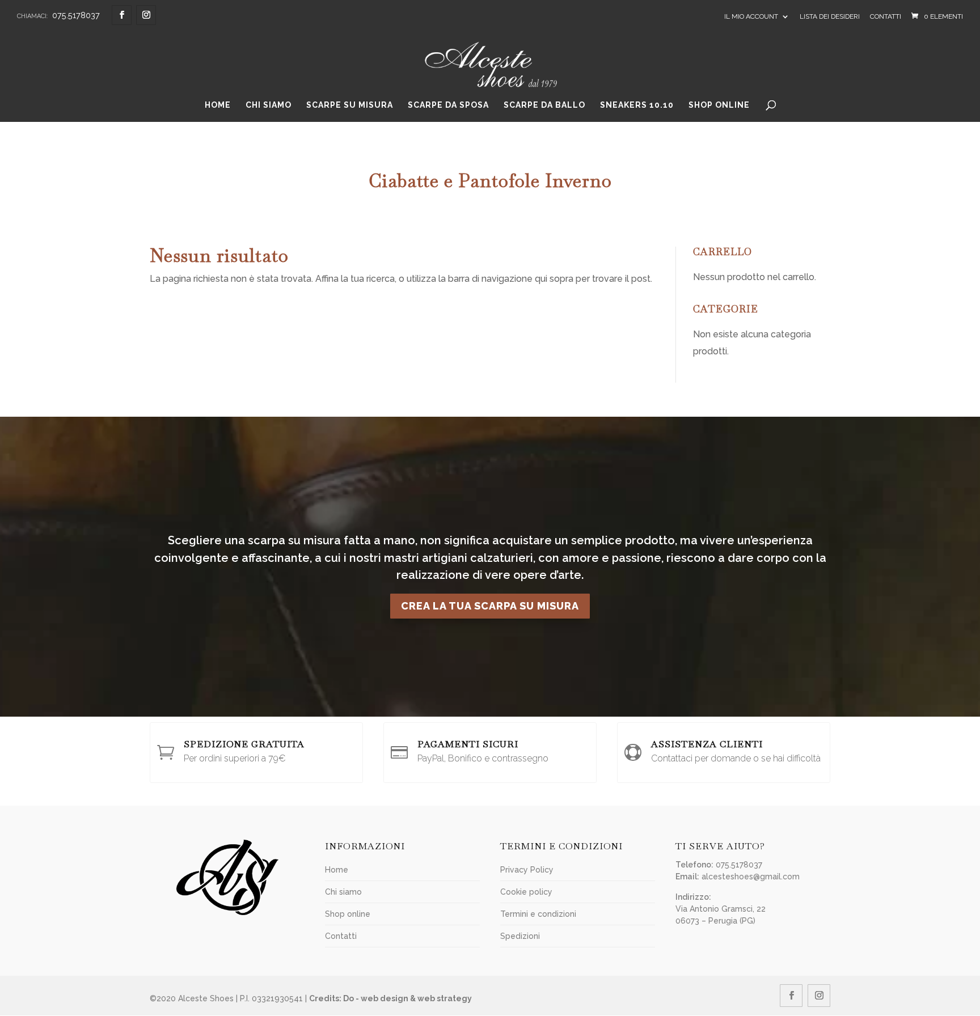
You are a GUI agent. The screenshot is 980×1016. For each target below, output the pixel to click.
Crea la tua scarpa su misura (490, 606)
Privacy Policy (527, 869)
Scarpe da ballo (544, 105)
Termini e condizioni (538, 913)
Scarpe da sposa (448, 105)
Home (218, 105)
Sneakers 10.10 (637, 105)
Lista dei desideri (830, 16)
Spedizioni (520, 936)
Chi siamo (269, 105)
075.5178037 (76, 15)
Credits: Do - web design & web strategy (390, 998)
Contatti (885, 16)
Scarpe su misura (349, 105)
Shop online (719, 105)
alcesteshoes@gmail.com (751, 876)
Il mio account (751, 16)
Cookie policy (526, 891)
